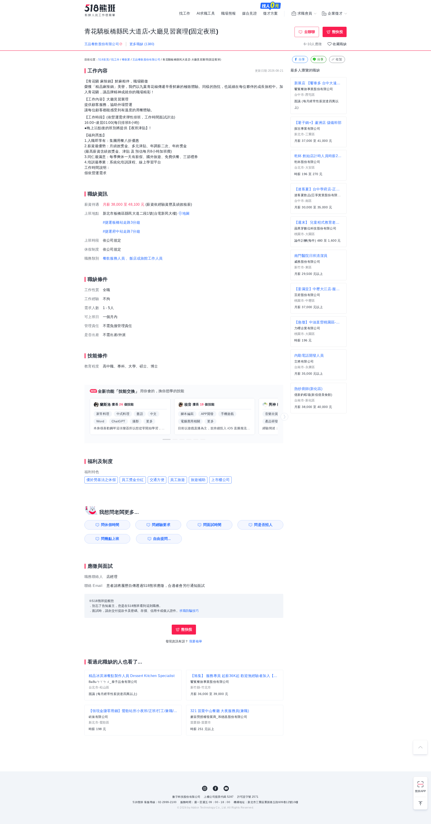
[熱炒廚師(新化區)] (318, 398)
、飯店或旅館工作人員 (144, 258)
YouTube (226, 788)
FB (215, 788)
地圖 (186, 213)
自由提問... (162, 539)
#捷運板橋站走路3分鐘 (121, 222)
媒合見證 (249, 13)
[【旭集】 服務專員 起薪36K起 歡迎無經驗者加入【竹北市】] (234, 685)
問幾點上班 (110, 539)
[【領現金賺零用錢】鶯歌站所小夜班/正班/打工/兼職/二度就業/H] (133, 720)
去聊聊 (309, 32)
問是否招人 (263, 525)
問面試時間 (212, 525)
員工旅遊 (177, 480)
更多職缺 (142, 44)
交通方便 (157, 480)
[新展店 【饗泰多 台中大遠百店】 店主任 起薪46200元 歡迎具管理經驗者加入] (318, 95)
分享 (302, 59)
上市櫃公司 (220, 480)
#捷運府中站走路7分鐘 (121, 231)
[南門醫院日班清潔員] (318, 265)
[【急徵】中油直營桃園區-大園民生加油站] (318, 331)
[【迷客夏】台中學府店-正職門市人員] (318, 198)
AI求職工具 (206, 13)
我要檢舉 (195, 641)
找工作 (184, 13)
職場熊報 (228, 13)
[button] (167, 439)
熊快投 (337, 32)
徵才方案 (270, 13)
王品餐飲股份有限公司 (146, 59)
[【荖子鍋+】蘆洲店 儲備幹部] (318, 132)
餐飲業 (126, 59)
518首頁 (103, 59)
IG (204, 788)
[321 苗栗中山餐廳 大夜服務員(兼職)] (234, 720)
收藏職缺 (340, 44)
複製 (339, 59)
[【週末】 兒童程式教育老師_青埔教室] (318, 232)
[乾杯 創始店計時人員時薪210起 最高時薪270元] (318, 165)
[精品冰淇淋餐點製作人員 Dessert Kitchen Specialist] (133, 685)
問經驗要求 (161, 525)
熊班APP (420, 791)
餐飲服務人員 (114, 258)
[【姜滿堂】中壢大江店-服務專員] (318, 298)
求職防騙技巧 (189, 610)
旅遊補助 (198, 480)
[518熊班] (99, 10)
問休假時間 (110, 525)
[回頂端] (420, 747)
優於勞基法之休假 (101, 480)
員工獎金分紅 (133, 480)
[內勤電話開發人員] (318, 365)
